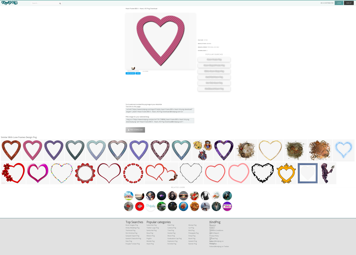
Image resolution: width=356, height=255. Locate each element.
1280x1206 (30, 183)
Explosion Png (172, 241)
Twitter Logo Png (153, 228)
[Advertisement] (161, 88)
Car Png (191, 228)
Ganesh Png (192, 241)
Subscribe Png (152, 225)
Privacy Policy (214, 236)
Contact (212, 228)
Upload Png (213, 238)
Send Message (130, 73)
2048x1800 (255, 183)
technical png (130, 230)
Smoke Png (171, 233)
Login (339, 3)
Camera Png (172, 228)
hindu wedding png (132, 228)
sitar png (129, 241)
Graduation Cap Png (175, 238)
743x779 (89, 160)
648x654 (300, 183)
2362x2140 (54, 183)
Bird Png (191, 230)
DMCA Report (214, 233)
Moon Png (171, 236)
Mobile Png (151, 241)
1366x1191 (5, 183)
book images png (132, 225)
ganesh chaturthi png (133, 238)
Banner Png (192, 244)
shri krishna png (131, 233)
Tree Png (171, 230)
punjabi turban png (133, 244)
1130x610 (148, 183)
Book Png (191, 238)
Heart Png (150, 244)
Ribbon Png (151, 236)
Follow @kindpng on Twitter (219, 246)
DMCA (138, 73)
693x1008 (323, 183)
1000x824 (280, 183)
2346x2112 (183, 183)
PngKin (149, 238)
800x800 (4, 160)
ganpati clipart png (132, 236)
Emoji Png (191, 236)
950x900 (207, 183)
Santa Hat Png (152, 230)
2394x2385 (126, 183)
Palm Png (171, 225)
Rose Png (150, 233)
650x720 (195, 160)
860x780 (100, 183)
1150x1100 (231, 183)
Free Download (136, 130)
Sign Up (348, 3)
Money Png (192, 225)
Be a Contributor (327, 3)
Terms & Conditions (216, 230)
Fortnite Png (172, 244)
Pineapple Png (193, 233)
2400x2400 (78, 183)
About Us (212, 225)
